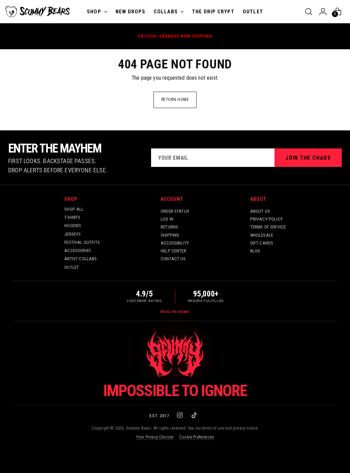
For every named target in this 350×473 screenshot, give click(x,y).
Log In (167, 219)
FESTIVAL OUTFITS (82, 242)
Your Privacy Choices (155, 437)
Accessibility (175, 243)
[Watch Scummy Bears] (175, 354)
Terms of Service (268, 226)
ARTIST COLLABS (80, 258)
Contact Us (173, 258)
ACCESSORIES (77, 250)
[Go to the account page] (323, 11)
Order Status (175, 211)
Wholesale (261, 235)
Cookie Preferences (196, 437)
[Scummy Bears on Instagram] (180, 416)
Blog (255, 250)
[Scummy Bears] (37, 11)
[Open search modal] (308, 11)
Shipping (170, 235)
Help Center (173, 250)
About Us (260, 211)
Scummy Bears (138, 428)
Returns (169, 226)
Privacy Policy (266, 219)
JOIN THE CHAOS (308, 158)
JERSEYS (72, 234)
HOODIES (72, 225)
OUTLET (71, 267)
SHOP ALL (73, 209)
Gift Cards (261, 243)
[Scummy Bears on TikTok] (195, 416)
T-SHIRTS (72, 217)
